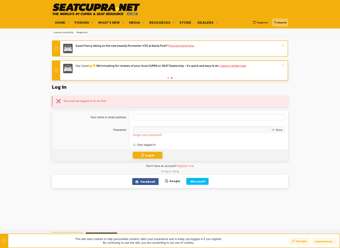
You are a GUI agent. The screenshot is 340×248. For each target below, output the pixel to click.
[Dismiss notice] (282, 46)
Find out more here (181, 45)
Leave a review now (233, 65)
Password (119, 129)
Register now (185, 165)
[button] (68, 22)
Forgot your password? (147, 134)
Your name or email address (108, 117)
